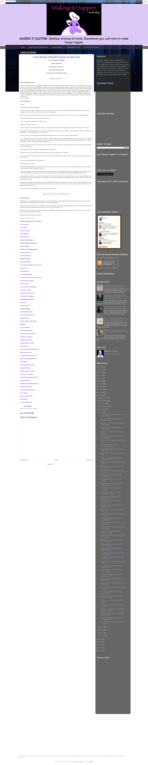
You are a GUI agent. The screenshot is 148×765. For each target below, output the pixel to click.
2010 (100, 648)
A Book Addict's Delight (26, 311)
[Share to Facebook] (29, 406)
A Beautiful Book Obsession (27, 390)
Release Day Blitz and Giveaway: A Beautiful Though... (111, 545)
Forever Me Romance (25, 255)
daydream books (24, 318)
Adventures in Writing (26, 336)
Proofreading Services (73, 47)
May (102, 630)
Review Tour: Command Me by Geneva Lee (112, 454)
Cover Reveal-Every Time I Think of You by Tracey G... (112, 523)
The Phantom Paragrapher (27, 296)
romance (35, 408)
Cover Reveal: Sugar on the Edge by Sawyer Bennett (111, 575)
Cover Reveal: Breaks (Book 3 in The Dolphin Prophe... (111, 592)
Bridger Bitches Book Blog (27, 365)
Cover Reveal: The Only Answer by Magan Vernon (110, 566)
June (102, 627)
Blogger (91, 761)
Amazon (32, 218)
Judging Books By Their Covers (28, 355)
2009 (101, 651)
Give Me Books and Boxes (27, 280)
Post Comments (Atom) (60, 464)
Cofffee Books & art (25, 237)
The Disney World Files (91, 47)
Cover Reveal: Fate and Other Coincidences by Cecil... (109, 446)
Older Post (89, 460)
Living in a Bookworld (26, 402)
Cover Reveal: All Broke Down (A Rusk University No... (111, 558)
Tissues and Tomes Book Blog (28, 286)
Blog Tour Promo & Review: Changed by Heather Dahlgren (112, 610)
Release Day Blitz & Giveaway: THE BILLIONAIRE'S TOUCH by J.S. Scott (115, 308)
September (104, 406)
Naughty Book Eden (25, 368)
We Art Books (23, 399)
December (104, 398)
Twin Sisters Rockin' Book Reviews (29, 349)
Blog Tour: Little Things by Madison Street (111, 432)
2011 (100, 645)
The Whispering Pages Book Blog (29, 383)
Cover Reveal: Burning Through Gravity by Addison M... (112, 471)
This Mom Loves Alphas (26, 374)
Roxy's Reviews (24, 346)
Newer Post (23, 460)
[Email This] (24, 406)
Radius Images (79, 761)
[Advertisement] (121, 682)
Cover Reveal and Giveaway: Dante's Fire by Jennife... (111, 519)
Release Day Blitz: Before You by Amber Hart (112, 441)
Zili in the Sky (24, 393)
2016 (100, 390)
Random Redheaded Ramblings (28, 243)
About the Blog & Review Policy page (117, 73)
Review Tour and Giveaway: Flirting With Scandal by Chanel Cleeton (115, 286)
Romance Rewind (24, 380)
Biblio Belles (23, 361)
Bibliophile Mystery (25, 252)
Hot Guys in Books (25, 230)
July (102, 412)
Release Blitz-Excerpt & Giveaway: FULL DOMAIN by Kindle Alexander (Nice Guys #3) (116, 332)
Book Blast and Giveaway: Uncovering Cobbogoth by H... (112, 618)
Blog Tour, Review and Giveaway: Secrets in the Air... (110, 532)
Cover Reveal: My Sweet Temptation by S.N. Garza (112, 623)
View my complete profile (113, 354)
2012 (100, 642)
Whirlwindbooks (24, 271)
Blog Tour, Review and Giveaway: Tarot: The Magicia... (112, 528)
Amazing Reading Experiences (28, 358)
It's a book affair (24, 224)
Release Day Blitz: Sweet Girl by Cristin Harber (112, 588)
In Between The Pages (26, 340)
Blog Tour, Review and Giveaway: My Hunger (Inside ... (111, 506)
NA (31, 408)
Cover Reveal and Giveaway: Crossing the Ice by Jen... (111, 554)
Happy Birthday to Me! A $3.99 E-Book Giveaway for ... (112, 614)
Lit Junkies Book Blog (26, 274)
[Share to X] (27, 406)
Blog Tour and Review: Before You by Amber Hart (111, 428)
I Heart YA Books (24, 305)
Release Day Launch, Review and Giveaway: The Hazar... (110, 493)
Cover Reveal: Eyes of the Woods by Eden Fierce (111, 502)
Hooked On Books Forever (27, 371)
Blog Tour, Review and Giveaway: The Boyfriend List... (111, 484)
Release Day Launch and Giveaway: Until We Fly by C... (111, 597)
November (104, 401)
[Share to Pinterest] (31, 406)
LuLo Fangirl (23, 227)
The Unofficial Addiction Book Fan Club (30, 265)
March (103, 636)
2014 (100, 395)
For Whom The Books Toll (27, 293)
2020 (101, 378)
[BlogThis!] (26, 406)
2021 (100, 375)
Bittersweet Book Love (26, 352)
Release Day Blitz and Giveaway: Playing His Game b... (112, 536)
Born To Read (23, 268)
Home (23, 47)
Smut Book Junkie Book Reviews (29, 377)
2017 (100, 387)
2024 (100, 367)
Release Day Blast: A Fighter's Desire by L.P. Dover (112, 463)
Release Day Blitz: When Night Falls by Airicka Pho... (112, 584)
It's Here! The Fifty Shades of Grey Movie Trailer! (110, 476)
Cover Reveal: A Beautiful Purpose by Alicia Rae (111, 450)
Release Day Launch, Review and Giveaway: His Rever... (110, 458)
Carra (104, 261)
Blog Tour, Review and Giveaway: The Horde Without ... (111, 420)
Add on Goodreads (24, 98)
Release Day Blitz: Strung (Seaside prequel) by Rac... (111, 549)
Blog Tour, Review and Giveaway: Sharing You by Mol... (110, 497)
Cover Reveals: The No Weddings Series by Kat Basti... (112, 437)
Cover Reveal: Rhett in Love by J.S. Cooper (110, 480)
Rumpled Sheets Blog (26, 386)
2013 (100, 639)
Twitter (27, 218)
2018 (100, 384)
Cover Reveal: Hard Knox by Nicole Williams (110, 489)
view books (115, 267)
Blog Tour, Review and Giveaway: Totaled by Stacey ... (112, 515)
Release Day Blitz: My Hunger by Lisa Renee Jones (111, 579)
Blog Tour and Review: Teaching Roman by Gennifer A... (112, 424)
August (103, 409)
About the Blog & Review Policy (38, 47)
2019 (100, 381)
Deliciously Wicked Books (27, 315)
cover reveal (27, 408)
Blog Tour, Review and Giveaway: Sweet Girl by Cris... (112, 562)
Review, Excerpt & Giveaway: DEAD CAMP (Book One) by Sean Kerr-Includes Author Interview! (116, 297)
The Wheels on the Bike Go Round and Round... (112, 601)
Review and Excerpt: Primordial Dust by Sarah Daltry (112, 415)
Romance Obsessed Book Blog (28, 321)
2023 (101, 370)
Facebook (22, 218)
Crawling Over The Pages (27, 343)
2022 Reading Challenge (107, 258)
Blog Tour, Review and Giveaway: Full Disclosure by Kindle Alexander (115, 319)
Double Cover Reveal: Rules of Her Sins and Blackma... (112, 467)
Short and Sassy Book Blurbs (28, 333)
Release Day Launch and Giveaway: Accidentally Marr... (111, 541)
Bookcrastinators (24, 233)
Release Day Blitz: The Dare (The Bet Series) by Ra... (111, 571)
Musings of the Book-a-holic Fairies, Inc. (31, 277)
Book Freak (23, 302)
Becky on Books (24, 283)
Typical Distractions (25, 261)
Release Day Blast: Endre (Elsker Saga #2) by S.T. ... (112, 510)
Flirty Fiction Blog (25, 327)
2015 (100, 393)
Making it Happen (24, 246)
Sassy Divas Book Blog (26, 330)
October (103, 404)
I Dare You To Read (25, 290)
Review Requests (57, 47)
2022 (101, 373)
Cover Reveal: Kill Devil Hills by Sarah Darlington (111, 605)
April (102, 633)
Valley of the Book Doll (26, 396)
